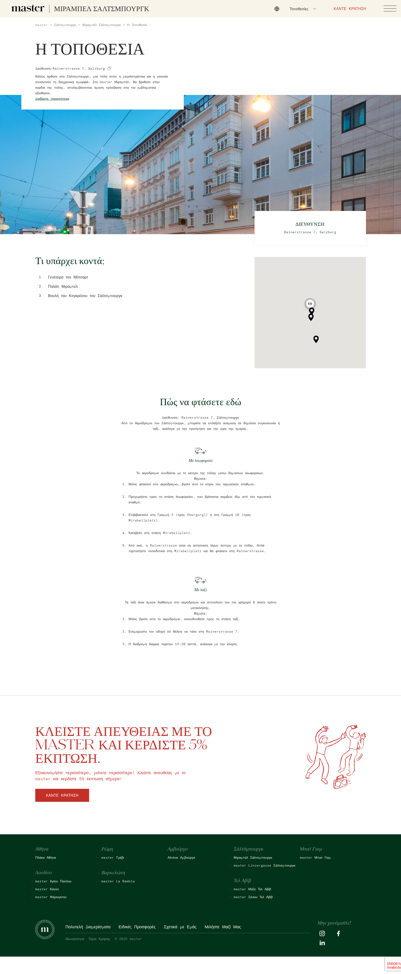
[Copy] (109, 68)
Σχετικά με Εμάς (180, 926)
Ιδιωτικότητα (74, 939)
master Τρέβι (112, 857)
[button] (310, 305)
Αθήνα (42, 849)
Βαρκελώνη (113, 872)
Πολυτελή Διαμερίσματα (87, 926)
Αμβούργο (178, 849)
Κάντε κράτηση (62, 795)
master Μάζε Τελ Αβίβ (252, 889)
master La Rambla (118, 881)
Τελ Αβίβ (242, 880)
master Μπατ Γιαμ (315, 857)
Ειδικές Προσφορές (137, 926)
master (41, 25)
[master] (28, 8)
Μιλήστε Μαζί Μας (223, 926)
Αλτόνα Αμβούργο (181, 857)
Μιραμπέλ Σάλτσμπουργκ (101, 25)
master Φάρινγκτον (51, 897)
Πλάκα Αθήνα (45, 857)
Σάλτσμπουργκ (65, 25)
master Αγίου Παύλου (53, 881)
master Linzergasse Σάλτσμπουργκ (264, 865)
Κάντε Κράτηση (350, 8)
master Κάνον (47, 889)
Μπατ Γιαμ (311, 849)
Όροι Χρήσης (99, 939)
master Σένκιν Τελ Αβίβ (253, 897)
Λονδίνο (43, 872)
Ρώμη (107, 849)
